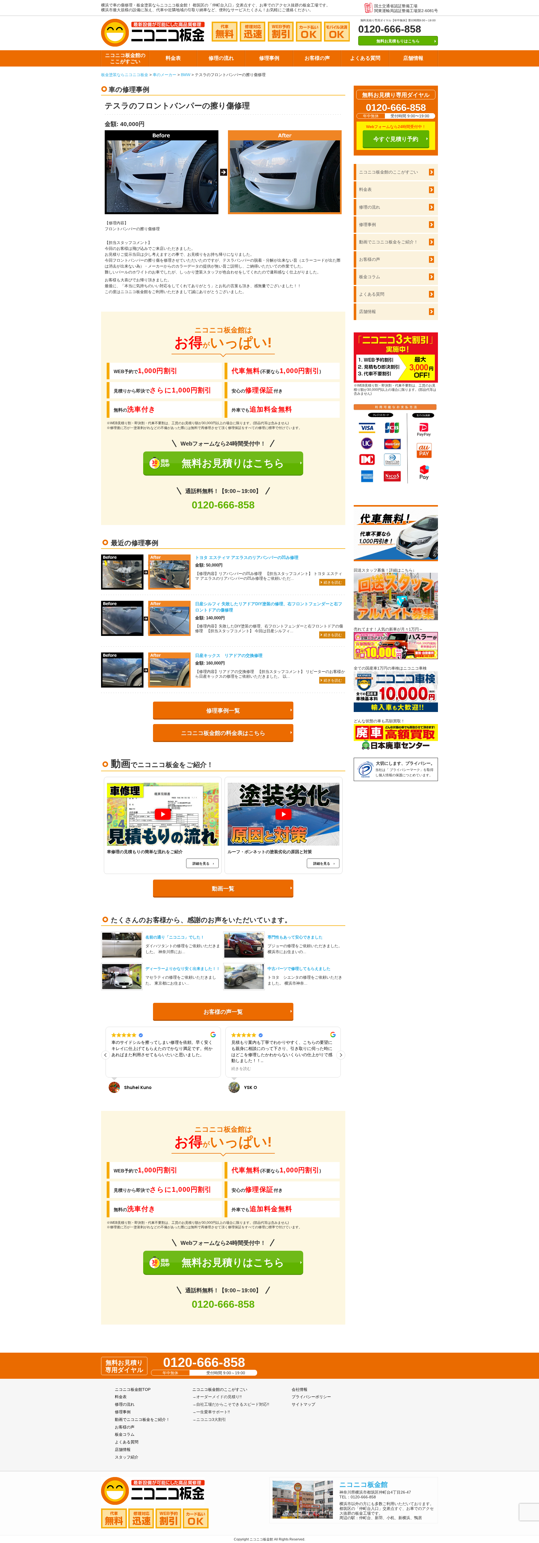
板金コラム (369, 276)
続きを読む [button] (121, 1068)
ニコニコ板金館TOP (132, 1389)
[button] (341, 1055)
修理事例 (269, 58)
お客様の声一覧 (223, 1012)
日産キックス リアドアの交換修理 (228, 655)
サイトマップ (303, 1404)
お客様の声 (317, 58)
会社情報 (299, 1389)
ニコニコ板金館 (363, 1484)
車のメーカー (164, 74)
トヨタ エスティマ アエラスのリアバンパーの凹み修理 (246, 557)
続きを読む (333, 582)
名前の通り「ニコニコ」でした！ (174, 937)
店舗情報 (413, 58)
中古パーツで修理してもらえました (299, 968)
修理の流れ (221, 58)
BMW (185, 74)
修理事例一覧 (223, 710)
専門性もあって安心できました (295, 937)
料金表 (173, 58)
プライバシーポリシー (311, 1396)
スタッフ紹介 (126, 1457)
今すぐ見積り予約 (395, 139)
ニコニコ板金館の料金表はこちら (223, 733)
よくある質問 (365, 58)
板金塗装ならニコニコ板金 (124, 74)
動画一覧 (223, 888)
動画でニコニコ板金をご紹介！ (388, 241)
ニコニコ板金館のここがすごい (125, 58)
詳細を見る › (203, 864)
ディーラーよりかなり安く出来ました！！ (182, 968)
